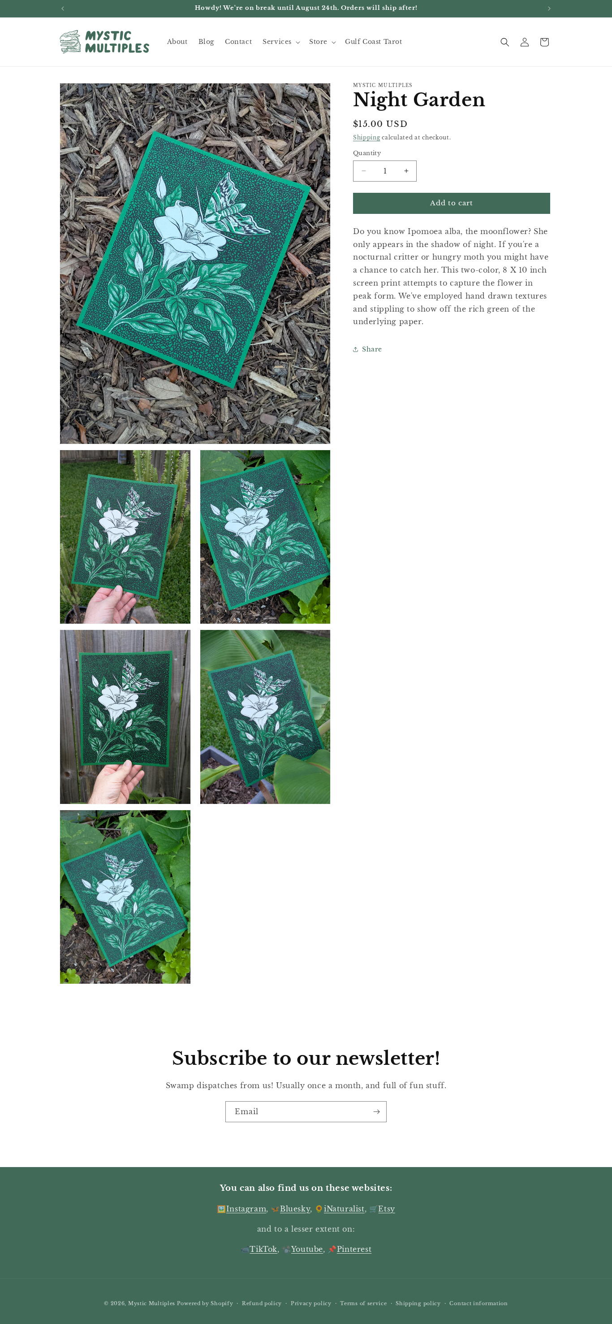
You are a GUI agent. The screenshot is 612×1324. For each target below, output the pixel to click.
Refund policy (262, 1303)
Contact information (478, 1303)
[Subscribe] (376, 1111)
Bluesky (295, 1208)
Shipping (366, 137)
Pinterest (354, 1249)
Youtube (307, 1249)
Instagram (246, 1208)
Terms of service (363, 1303)
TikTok (263, 1249)
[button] (280, 41)
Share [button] (372, 349)
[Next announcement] (549, 8)
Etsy (386, 1208)
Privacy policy (311, 1303)
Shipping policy (418, 1303)
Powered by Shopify (205, 1303)
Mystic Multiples (151, 1303)
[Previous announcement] (63, 8)
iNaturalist (344, 1208)
